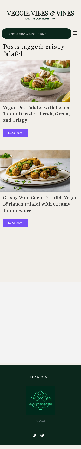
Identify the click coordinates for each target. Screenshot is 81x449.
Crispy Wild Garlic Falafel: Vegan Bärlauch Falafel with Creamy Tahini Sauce (40, 203)
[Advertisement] (40, 322)
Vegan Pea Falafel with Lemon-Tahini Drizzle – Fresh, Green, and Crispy (38, 113)
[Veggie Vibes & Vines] (40, 15)
